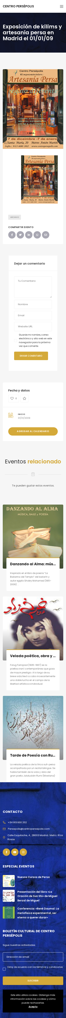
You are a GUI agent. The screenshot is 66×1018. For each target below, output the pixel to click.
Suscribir (32, 980)
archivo (14, 217)
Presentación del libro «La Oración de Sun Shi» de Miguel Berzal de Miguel (37, 896)
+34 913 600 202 (17, 822)
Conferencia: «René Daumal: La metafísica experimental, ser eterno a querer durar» (38, 913)
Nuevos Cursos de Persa (33, 877)
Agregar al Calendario (33, 431)
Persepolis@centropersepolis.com (29, 829)
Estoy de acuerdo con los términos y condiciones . (35, 968)
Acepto (33, 1006)
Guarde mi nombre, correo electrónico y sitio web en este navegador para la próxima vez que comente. (35, 340)
